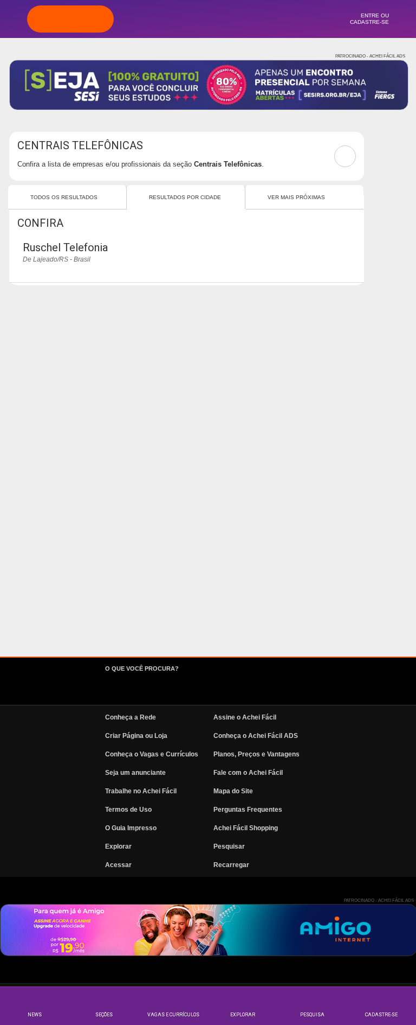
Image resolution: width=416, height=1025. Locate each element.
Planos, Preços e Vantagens (256, 754)
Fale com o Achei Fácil (248, 772)
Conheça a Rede (130, 717)
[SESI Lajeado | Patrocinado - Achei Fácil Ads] (208, 85)
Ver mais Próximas (296, 197)
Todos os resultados (64, 197)
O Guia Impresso (131, 828)
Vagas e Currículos (173, 1014)
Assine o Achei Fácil (244, 717)
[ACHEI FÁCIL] (70, 19)
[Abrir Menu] (13, 18)
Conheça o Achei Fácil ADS (255, 736)
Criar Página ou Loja (136, 736)
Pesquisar (229, 846)
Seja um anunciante (135, 772)
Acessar (118, 865)
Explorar (242, 1014)
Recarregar (231, 865)
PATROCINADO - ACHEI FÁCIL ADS (370, 56)
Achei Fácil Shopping (245, 828)
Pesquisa (312, 1014)
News (35, 1014)
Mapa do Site (233, 791)
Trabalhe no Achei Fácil (141, 791)
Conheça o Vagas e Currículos (151, 754)
